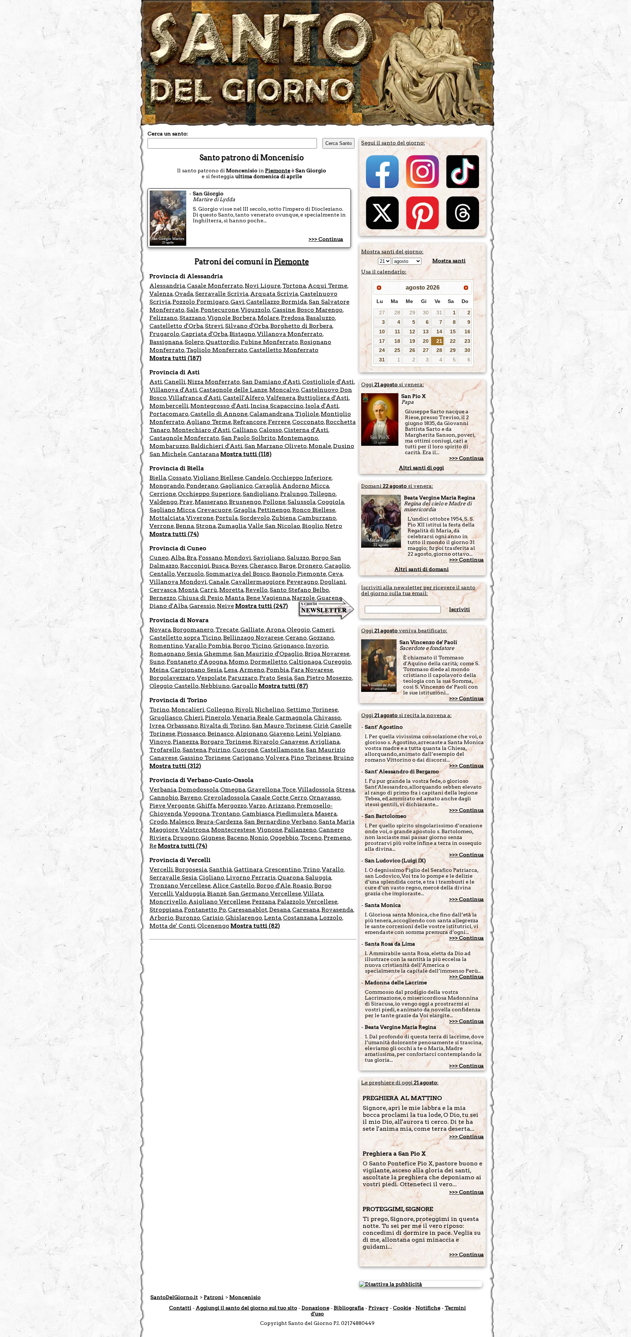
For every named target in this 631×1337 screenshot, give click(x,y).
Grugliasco (165, 717)
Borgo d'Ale (273, 885)
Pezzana (263, 901)
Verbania (162, 789)
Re (153, 845)
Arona (275, 629)
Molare (268, 317)
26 (412, 350)
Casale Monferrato (215, 285)
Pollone (274, 501)
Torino (159, 709)
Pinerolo (217, 717)
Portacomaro (168, 413)
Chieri (193, 717)
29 (412, 312)
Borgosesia (191, 869)
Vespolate (211, 677)
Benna (185, 525)
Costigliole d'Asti (328, 381)
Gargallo (244, 685)
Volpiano (326, 733)
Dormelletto (268, 661)
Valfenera (280, 397)
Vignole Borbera (231, 317)
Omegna (232, 789)
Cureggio (337, 661)
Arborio (161, 917)
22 (453, 341)
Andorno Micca (305, 485)
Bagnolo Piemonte (299, 573)
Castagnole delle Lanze (233, 389)
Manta (234, 597)
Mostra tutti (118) (246, 454)
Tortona (294, 285)
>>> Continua (326, 239)
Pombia (277, 669)
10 (382, 331)
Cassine (283, 309)
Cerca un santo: (168, 134)
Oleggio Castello (174, 685)
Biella (157, 477)
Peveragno (302, 581)
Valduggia (190, 893)
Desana (279, 909)
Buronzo (187, 917)
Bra (191, 557)
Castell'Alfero (243, 397)
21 (439, 341)
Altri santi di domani (421, 569)
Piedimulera (294, 813)
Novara (160, 629)
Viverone (200, 517)
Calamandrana (271, 413)
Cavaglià (267, 485)
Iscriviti (459, 609)
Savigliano (269, 557)
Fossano (210, 557)
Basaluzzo (320, 317)
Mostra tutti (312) (175, 765)
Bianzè (216, 893)
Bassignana (166, 341)
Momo (238, 661)
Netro (333, 525)
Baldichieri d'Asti (216, 446)
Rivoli (244, 709)
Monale (320, 446)
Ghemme (218, 653)
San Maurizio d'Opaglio (268, 653)
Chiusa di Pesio (200, 597)
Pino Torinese (311, 757)
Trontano (225, 813)
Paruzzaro (242, 677)
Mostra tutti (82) (255, 925)
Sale (192, 309)
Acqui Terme (327, 285)
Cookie (402, 1308)
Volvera (277, 757)
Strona (206, 525)
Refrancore (249, 421)
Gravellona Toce (271, 789)
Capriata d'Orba (204, 333)
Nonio (259, 837)
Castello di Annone (219, 413)
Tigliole (307, 413)
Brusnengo (245, 501)
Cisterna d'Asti (306, 429)
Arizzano (281, 805)
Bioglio (312, 525)
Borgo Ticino (252, 645)
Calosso (270, 429)
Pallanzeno (300, 829)
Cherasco (263, 565)
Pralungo (293, 493)
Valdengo (163, 501)
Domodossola (198, 789)
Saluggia (318, 877)
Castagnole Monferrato (184, 437)
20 (426, 341)
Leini (303, 733)
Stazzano (192, 317)
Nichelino (269, 709)
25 (397, 350)
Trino (311, 869)
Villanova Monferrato (289, 333)
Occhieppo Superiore (209, 493)
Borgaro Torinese (225, 741)
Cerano (296, 637)
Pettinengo (273, 509)
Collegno (219, 709)
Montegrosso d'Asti (219, 405)
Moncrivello (168, 901)
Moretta (231, 589)
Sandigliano (260, 493)
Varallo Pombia (208, 645)
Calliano (244, 429)
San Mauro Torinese (281, 725)
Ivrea (157, 725)
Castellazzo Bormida (276, 301)
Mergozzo (232, 805)
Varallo (333, 869)
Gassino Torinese (204, 757)
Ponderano (202, 485)
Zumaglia (232, 525)
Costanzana (300, 917)
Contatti (180, 1308)
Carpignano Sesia (196, 669)
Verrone (161, 525)
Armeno (251, 669)
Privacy (378, 1308)
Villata (313, 893)
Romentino (166, 645)
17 (382, 341)
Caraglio (337, 565)
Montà (188, 589)
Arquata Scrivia (274, 293)
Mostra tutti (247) (261, 605)
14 (439, 331)
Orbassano (182, 725)
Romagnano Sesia (175, 653)
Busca (220, 565)
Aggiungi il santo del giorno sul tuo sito (246, 1308)
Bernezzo (162, 597)
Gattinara (248, 869)
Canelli (175, 381)
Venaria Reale (252, 717)
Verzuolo (190, 573)
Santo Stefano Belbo (299, 589)
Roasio (302, 885)
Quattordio (222, 341)
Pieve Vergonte (172, 805)
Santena (194, 749)
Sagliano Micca (172, 509)
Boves (239, 565)
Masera (326, 813)
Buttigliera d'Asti (323, 397)
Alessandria (167, 285)
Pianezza (185, 741)
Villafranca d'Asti (194, 397)
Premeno (337, 837)
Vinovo (160, 741)
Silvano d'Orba (246, 325)
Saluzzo (298, 557)
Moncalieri (187, 709)
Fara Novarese (312, 669)
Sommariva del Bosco (238, 573)
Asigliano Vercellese (219, 901)
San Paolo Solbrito (248, 437)
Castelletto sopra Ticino (185, 637)
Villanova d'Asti (173, 389)
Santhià (220, 869)
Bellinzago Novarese (253, 637)
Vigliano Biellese (218, 477)
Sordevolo (255, 517)
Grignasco (288, 645)
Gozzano (321, 637)
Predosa (292, 317)
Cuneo (159, 557)
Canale (219, 581)
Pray (186, 501)
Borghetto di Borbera (301, 325)
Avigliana (325, 741)
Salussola (301, 501)
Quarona (290, 877)
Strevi (214, 325)
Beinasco (220, 733)
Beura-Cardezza (219, 821)
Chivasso (327, 717)
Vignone (269, 829)
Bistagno (242, 333)
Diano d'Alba (168, 605)
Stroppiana (165, 909)
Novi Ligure (262, 285)
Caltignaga (305, 661)
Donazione (315, 1308)
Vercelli (161, 869)
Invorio (317, 645)
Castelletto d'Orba (176, 325)
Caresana (306, 909)
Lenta (272, 917)
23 (467, 341)
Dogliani (332, 581)
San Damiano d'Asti (271, 381)
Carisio (212, 917)
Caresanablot (247, 909)
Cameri (323, 629)
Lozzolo (330, 917)
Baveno (191, 797)
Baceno (237, 837)
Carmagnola (293, 717)
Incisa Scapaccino (277, 405)
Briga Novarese (327, 653)
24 (382, 350)
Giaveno (281, 733)
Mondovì (237, 557)
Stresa (345, 789)
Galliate (252, 629)
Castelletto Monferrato (283, 349)
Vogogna (196, 813)
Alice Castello (234, 885)
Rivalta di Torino (225, 725)
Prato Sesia (275, 677)
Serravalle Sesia (173, 877)
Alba (178, 557)
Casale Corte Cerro (279, 797)
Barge (287, 565)
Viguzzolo (255, 309)
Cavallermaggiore (258, 581)
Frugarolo (164, 333)
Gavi (237, 301)
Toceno (311, 837)
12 (412, 331)
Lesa (230, 669)
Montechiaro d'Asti (201, 429)
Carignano (248, 757)
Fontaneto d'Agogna (197, 661)
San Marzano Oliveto (275, 446)
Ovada (184, 293)
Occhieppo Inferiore (301, 477)
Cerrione (162, 493)
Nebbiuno (215, 685)
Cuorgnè (245, 749)
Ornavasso (324, 797)
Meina (158, 669)
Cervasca (162, 589)
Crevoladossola (226, 797)
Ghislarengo (243, 917)
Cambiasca (258, 813)
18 (397, 341)
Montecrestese (233, 829)
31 (439, 312)
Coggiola (330, 501)
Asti (155, 381)
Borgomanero (193, 629)
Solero (194, 341)
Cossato (179, 477)
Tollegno (322, 493)
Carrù (208, 589)
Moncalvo (284, 389)
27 (382, 312)
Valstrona (194, 829)
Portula (226, 517)
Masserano (211, 501)
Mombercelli (168, 405)
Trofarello (164, 749)
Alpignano (251, 733)
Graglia (244, 509)
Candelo (257, 477)
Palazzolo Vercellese (307, 901)
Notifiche (428, 1308)
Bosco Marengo (320, 309)
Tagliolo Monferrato (216, 349)
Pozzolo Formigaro (200, 301)
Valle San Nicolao (274, 525)
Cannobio (163, 797)
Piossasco (191, 733)
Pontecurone (219, 309)
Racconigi (195, 565)
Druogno (186, 837)
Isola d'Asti (322, 405)
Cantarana (203, 454)
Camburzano (317, 517)
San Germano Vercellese (264, 893)
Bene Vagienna (268, 597)
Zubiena (284, 517)
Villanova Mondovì (178, 581)
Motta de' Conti (172, 925)
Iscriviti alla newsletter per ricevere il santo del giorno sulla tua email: (418, 590)
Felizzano (163, 317)
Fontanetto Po (205, 909)
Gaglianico (236, 485)
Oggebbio (284, 837)
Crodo (158, 821)
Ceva (335, 573)
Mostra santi (449, 261)
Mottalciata (166, 517)
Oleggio (298, 629)
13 (426, 331)
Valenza (161, 293)
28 (397, 312)
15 (453, 331)
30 (426, 312)
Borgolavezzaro (172, 677)
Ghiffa (206, 805)
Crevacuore (214, 509)
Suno (157, 661)
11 (397, 331)
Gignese (213, 837)
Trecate (226, 629)
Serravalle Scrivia (221, 293)
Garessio (202, 605)
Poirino (219, 749)
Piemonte (277, 170)
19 (412, 341)
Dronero (310, 565)
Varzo (257, 805)
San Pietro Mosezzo (323, 677)
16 (467, 331)
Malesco (181, 821)
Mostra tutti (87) (283, 685)
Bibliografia (349, 1308)
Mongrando (166, 485)
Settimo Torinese (312, 709)
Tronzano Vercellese (180, 885)
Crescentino (282, 869)
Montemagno (298, 437)
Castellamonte (282, 749)
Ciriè (320, 725)
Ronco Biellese (313, 509)
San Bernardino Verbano (280, 821)
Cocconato (308, 421)
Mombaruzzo (169, 446)
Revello (256, 589)
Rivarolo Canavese (280, 741)
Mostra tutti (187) (175, 358)
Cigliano (211, 877)
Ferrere (279, 421)
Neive (225, 605)
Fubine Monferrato (269, 341)
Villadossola (316, 789)
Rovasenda (337, 909)
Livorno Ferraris (251, 877)
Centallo (162, 573)
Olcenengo (213, 925)
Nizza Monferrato (213, 381)
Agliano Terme (208, 421)
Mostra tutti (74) (174, 533)
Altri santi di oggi (421, 468)
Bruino (343, 757)
